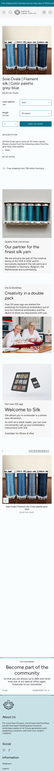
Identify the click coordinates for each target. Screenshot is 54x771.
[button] (10, 12)
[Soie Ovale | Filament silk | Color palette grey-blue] (27, 479)
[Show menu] (4, 12)
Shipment (7, 763)
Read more (8, 157)
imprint (5, 768)
